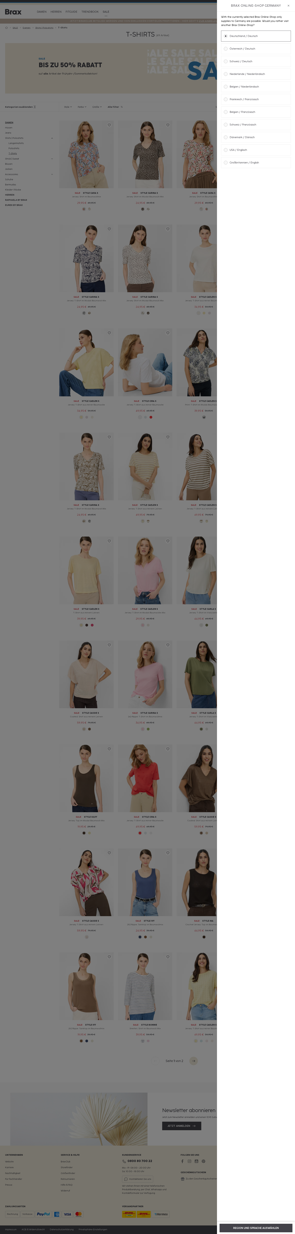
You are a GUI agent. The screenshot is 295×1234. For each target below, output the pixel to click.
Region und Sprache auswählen (256, 1228)
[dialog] (256, 617)
